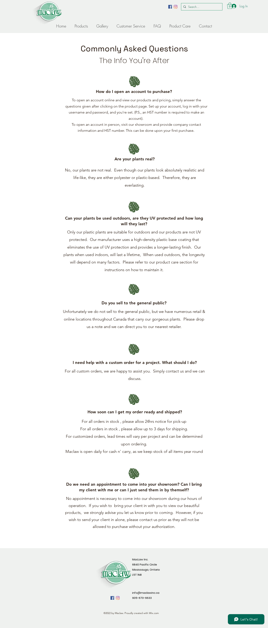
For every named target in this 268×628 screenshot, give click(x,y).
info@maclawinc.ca (145, 593)
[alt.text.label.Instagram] (175, 7)
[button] (229, 6)
